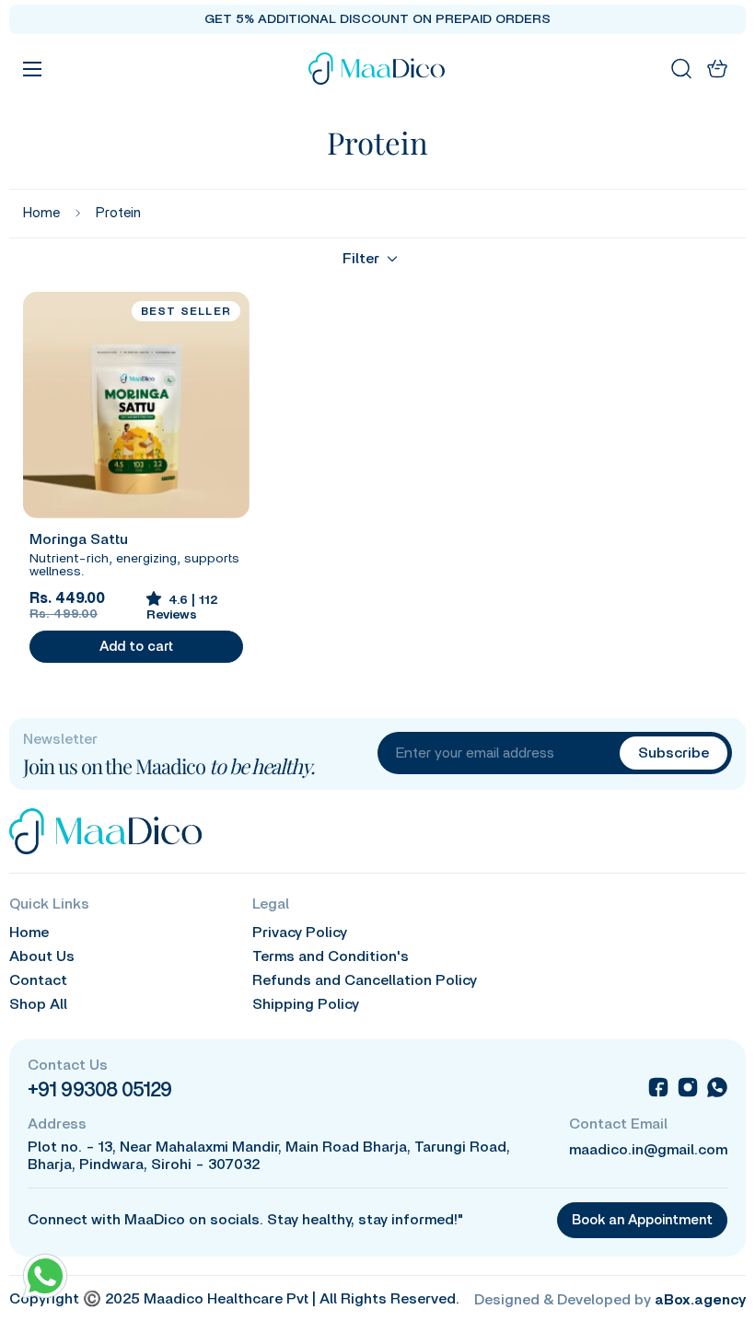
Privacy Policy (299, 932)
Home (41, 213)
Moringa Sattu (78, 539)
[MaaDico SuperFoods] (377, 68)
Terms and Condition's (330, 956)
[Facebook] (658, 1087)
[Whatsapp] (717, 1087)
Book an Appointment (642, 1220)
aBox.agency (700, 1299)
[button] (717, 68)
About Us (42, 956)
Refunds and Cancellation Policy (364, 980)
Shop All (38, 1004)
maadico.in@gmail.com (648, 1149)
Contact (38, 980)
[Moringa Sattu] (136, 405)
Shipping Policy (305, 1004)
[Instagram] (688, 1087)
